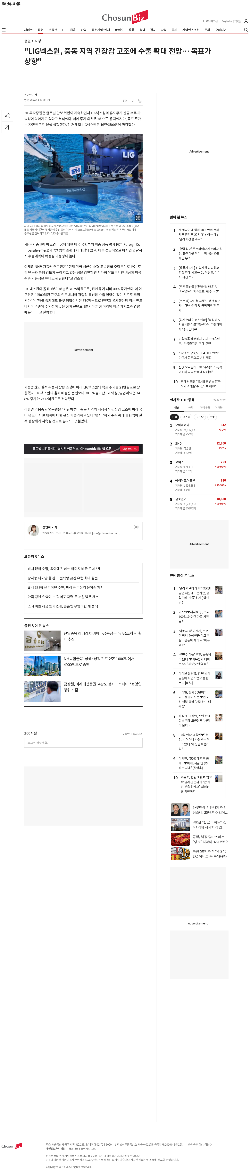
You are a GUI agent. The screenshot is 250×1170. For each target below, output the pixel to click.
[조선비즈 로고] (125, 17)
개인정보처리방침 (55, 1148)
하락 (190, 407)
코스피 (186, 417)
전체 (174, 417)
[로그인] (246, 21)
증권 (27, 41)
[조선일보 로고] (11, 4)
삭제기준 (138, 734)
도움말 (126, 734)
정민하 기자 (30, 95)
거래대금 (205, 407)
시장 (38, 41)
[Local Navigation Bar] (4, 29)
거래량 (219, 407)
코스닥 (200, 417)
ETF (212, 417)
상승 (176, 407)
